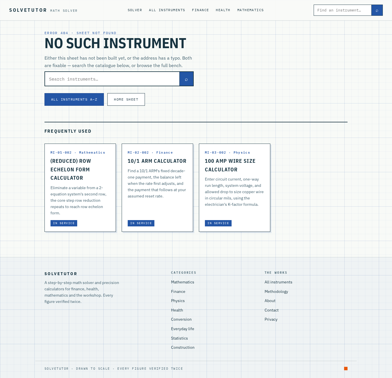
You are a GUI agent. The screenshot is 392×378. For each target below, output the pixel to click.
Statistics (179, 338)
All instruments (167, 10)
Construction (183, 347)
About (270, 300)
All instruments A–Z (74, 99)
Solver (135, 10)
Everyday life (182, 328)
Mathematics (250, 10)
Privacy (271, 319)
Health (223, 10)
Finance (200, 10)
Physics (178, 300)
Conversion (181, 319)
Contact (272, 310)
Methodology (276, 291)
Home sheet (126, 99)
